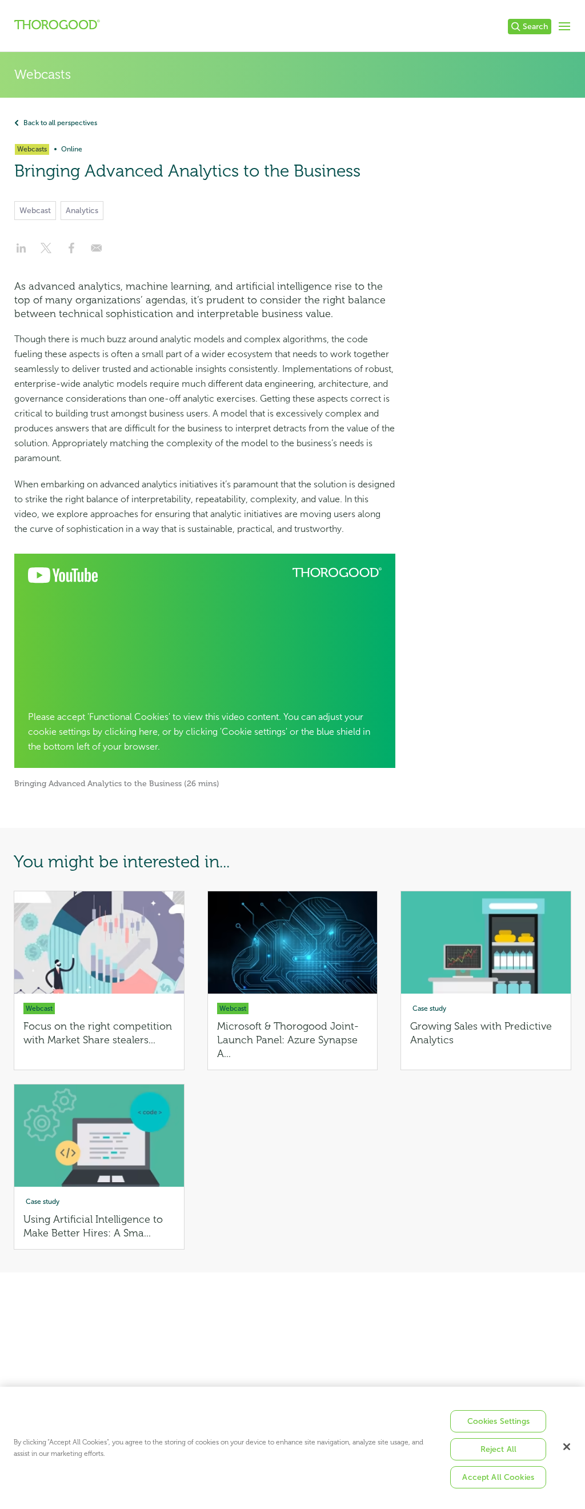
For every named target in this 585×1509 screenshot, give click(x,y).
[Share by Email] (96, 252)
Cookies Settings (498, 1421)
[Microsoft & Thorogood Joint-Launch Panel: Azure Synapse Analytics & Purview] (293, 980)
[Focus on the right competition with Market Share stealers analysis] (99, 980)
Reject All (498, 1449)
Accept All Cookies (498, 1477)
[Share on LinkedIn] (21, 252)
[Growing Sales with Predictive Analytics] (486, 980)
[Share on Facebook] (71, 252)
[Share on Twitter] (46, 252)
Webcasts (42, 74)
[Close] (566, 1446)
